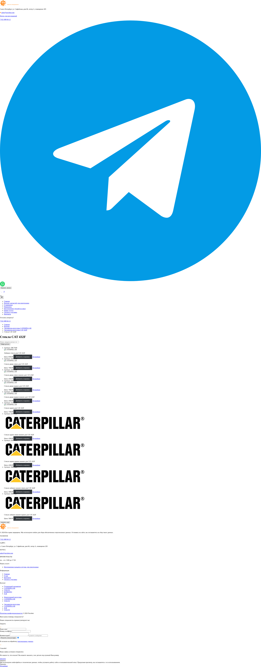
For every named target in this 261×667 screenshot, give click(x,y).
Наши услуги (8, 310)
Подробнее (36, 357)
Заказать (3, 659)
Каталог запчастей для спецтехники (16, 303)
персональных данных (25, 641)
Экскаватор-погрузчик (12, 604)
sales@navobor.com (6, 553)
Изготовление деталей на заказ (15, 309)
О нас (6, 576)
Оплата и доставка (10, 312)
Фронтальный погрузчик (13, 597)
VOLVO (7, 590)
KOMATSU (8, 592)
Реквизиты (8, 307)
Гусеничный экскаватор (12, 586)
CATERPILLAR (9, 588)
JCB (5, 594)
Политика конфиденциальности (11, 613)
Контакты (7, 314)
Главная (7, 301)
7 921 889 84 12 (5, 19)
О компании (8, 305)
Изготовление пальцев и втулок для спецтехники (21, 567)
